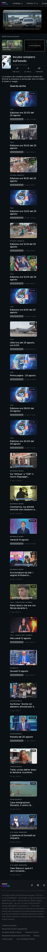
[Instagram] (38, 885)
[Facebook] (32, 885)
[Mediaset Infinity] (5, 3)
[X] (44, 885)
